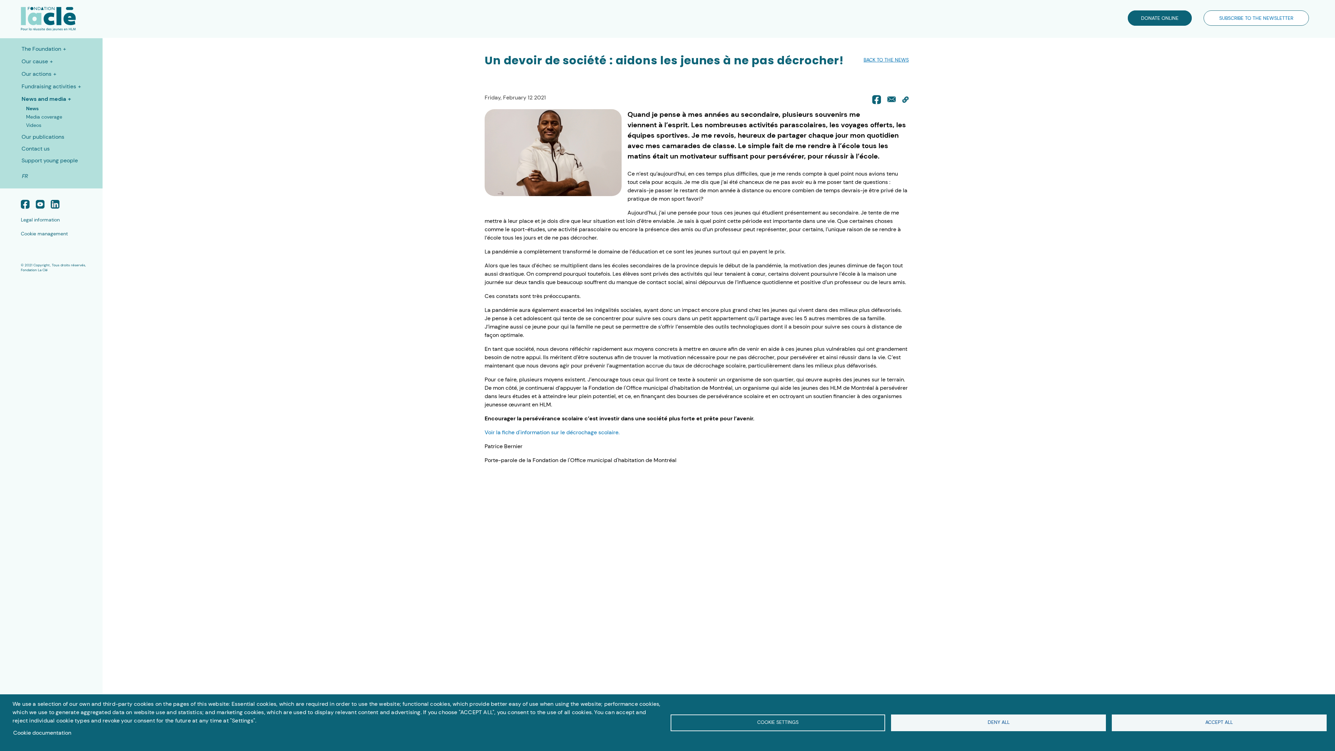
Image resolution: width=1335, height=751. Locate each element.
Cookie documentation (42, 732)
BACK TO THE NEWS (886, 60)
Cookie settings (778, 722)
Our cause (35, 61)
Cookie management (44, 234)
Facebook (25, 204)
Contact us (36, 148)
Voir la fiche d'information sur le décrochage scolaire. (552, 432)
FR (25, 176)
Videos (33, 125)
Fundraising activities (49, 86)
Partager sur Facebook (876, 99)
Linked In (55, 204)
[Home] (38, 19)
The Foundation (41, 49)
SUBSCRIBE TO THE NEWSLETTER (1256, 18)
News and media (44, 99)
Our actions (36, 74)
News (32, 108)
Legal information (40, 220)
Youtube (40, 204)
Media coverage (44, 117)
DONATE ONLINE (1160, 18)
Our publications (43, 136)
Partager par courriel (891, 99)
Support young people (50, 160)
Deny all (999, 722)
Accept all (1219, 722)
